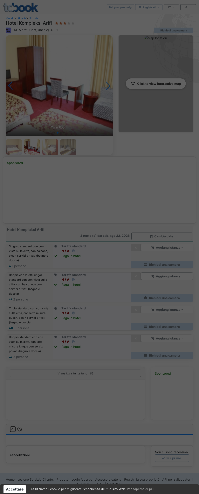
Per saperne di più (140, 489)
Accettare (15, 489)
